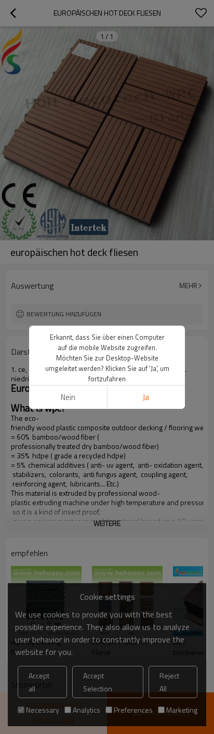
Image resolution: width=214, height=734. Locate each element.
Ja (146, 397)
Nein (68, 397)
